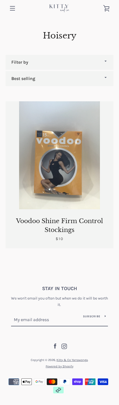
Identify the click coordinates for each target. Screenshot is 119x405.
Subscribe (91, 316)
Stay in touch (59, 288)
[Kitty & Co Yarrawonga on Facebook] (55, 346)
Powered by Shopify (59, 366)
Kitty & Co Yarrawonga (72, 360)
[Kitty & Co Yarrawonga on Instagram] (64, 346)
